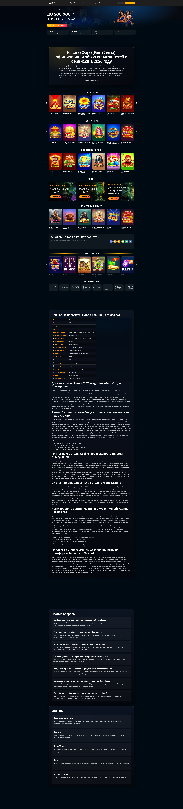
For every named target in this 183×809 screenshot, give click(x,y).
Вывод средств (103, 3)
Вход (84, 3)
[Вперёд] (136, 103)
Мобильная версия (92, 3)
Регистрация (78, 3)
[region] (91, 106)
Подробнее (56, 245)
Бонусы (111, 3)
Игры (71, 3)
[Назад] (46, 103)
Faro (51, 2)
